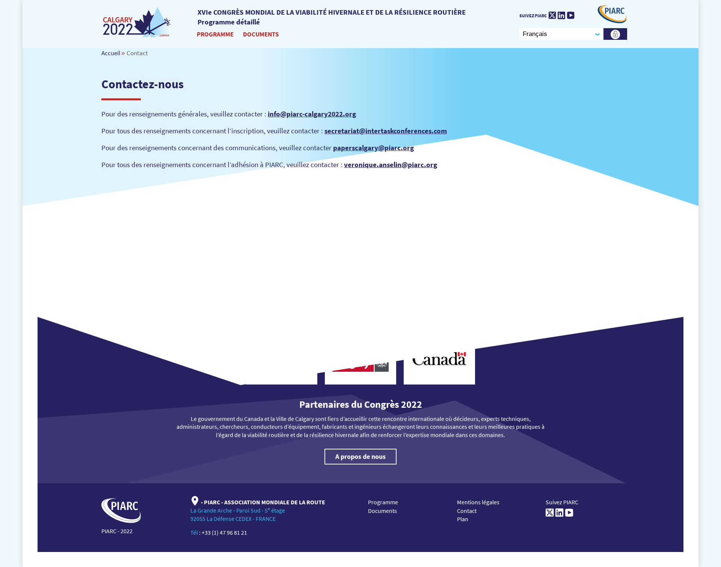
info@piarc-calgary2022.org (312, 113)
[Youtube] (571, 15)
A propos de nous (360, 456)
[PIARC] (137, 23)
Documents (261, 34)
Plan (462, 519)
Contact (467, 510)
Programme (215, 34)
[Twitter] (552, 15)
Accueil (110, 53)
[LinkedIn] (561, 15)
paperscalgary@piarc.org (373, 147)
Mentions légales (478, 502)
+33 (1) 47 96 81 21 (224, 532)
